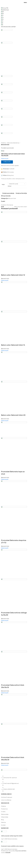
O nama (3, 811)
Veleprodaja (4, 817)
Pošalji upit (7, 161)
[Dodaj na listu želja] (11, 272)
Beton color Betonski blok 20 (13, 415)
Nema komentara (12, 839)
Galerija (3, 822)
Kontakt (3, 825)
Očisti (9, 186)
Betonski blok (5, 144)
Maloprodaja (4, 814)
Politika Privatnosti (6, 797)
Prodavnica (4, 809)
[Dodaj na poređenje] (3, 272)
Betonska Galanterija (13, 143)
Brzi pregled (7, 272)
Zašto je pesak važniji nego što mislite (11, 836)
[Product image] (14, 255)
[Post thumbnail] (4, 832)
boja (3, 184)
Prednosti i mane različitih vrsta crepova (12, 846)
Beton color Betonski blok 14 (13, 345)
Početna (3, 143)
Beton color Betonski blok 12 (13, 275)
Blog (2, 819)
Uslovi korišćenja (6, 800)
